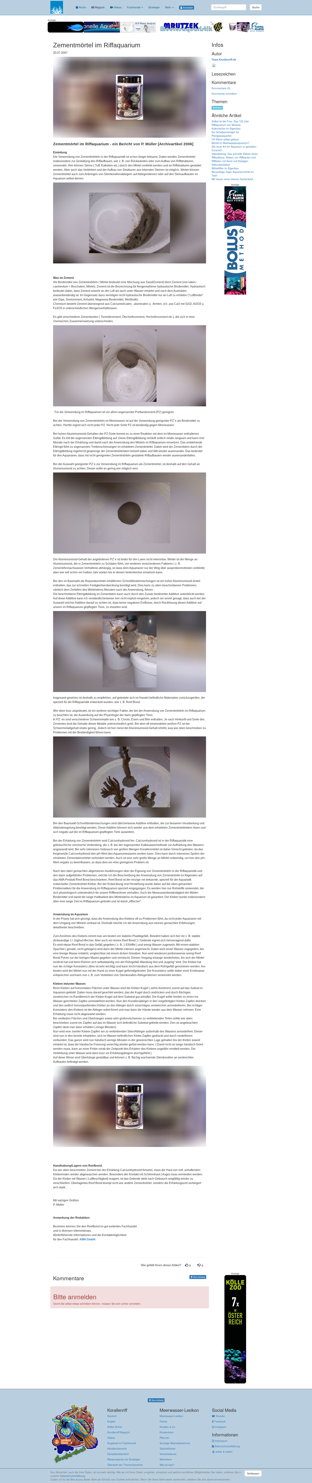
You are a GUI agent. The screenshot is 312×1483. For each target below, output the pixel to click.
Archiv (82, 7)
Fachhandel (134, 7)
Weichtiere (166, 1459)
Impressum (221, 1441)
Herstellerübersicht (118, 1454)
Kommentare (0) (221, 88)
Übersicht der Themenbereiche (125, 1465)
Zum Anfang (199, 1276)
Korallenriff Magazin (118, 1432)
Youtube (220, 1416)
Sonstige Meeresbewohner (175, 1443)
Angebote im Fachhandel (121, 1443)
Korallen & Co (167, 1427)
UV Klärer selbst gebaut (225, 139)
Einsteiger (154, 7)
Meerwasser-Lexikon (171, 1416)
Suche (255, 7)
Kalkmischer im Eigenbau (226, 128)
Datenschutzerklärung (227, 1446)
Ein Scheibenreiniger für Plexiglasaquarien (225, 133)
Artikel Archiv (114, 1427)
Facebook (220, 1421)
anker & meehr (224, 1451)
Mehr (168, 7)
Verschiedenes (168, 1454)
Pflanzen (165, 1437)
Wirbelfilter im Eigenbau (225, 168)
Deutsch (112, 1416)
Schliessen (253, 1473)
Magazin (99, 7)
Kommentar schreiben (224, 93)
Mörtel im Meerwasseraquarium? (230, 143)
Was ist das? (167, 1465)
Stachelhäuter (168, 1448)
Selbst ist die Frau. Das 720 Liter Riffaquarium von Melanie (230, 123)
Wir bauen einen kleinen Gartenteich (232, 179)
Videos (117, 7)
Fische (163, 1421)
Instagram (220, 1427)
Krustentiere (167, 1432)
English (111, 1421)
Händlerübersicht (117, 1448)
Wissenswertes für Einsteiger (123, 1459)
